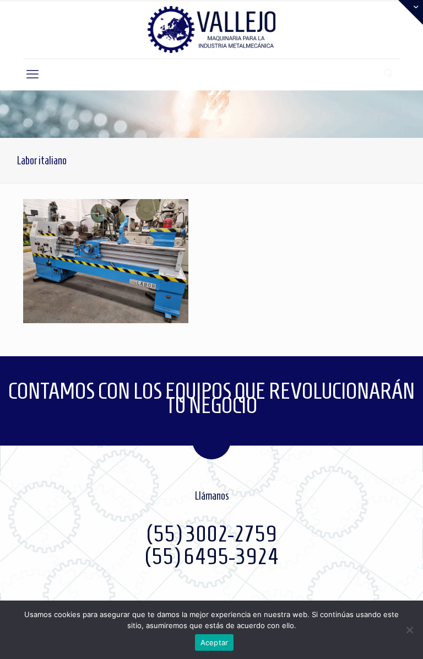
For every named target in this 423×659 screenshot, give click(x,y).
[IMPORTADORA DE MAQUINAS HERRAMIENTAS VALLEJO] (211, 29)
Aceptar (214, 642)
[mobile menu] (32, 74)
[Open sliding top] (410, 12)
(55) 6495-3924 (211, 556)
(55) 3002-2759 (211, 534)
